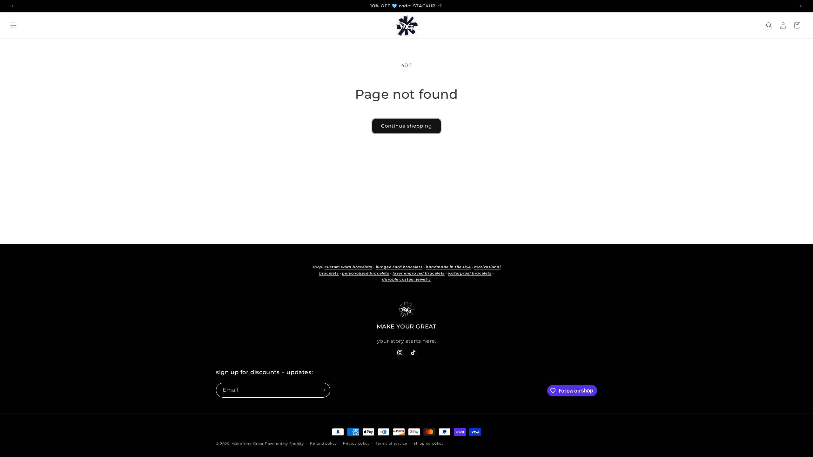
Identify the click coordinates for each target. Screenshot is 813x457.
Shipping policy (428, 443)
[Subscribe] (323, 390)
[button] (13, 25)
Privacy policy (356, 443)
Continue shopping (406, 126)
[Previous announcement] (12, 6)
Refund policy (323, 443)
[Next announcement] (801, 6)
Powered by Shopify (284, 443)
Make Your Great (248, 443)
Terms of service (391, 443)
